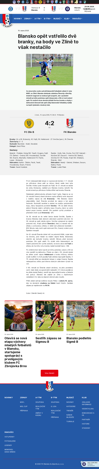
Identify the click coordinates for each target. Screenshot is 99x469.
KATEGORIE (70, 406)
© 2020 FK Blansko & (43, 464)
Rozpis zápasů (89, 9)
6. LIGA (53, 406)
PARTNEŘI (86, 420)
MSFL (22, 402)
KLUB (66, 19)
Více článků (49, 373)
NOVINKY (18, 19)
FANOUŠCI (76, 19)
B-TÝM (47, 19)
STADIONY (86, 428)
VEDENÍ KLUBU (88, 409)
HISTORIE (85, 424)
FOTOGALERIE (10, 441)
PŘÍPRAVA (24, 411)
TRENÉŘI (69, 411)
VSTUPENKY (9, 437)
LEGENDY (8, 445)
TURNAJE (70, 421)
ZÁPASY (27, 19)
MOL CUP (23, 406)
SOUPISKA (39, 402)
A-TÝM (37, 19)
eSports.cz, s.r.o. (58, 464)
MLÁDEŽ (57, 19)
